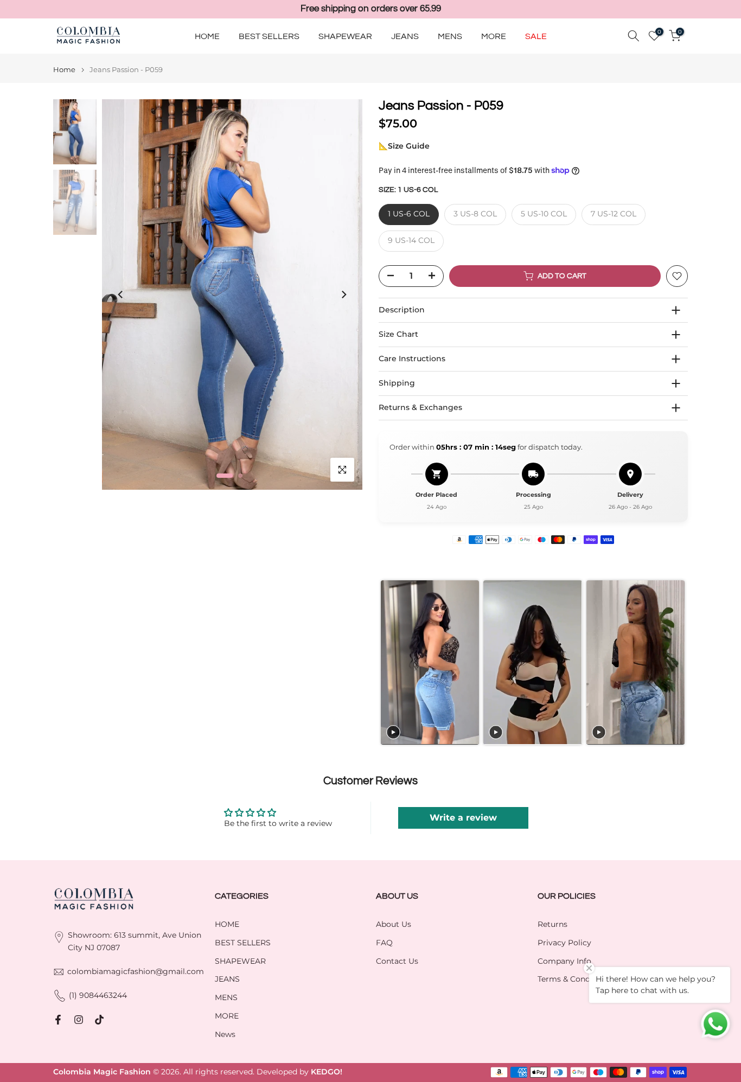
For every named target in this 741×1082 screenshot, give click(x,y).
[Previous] (121, 294)
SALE (536, 35)
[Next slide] (680, 662)
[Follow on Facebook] (58, 1019)
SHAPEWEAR (345, 35)
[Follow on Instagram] (79, 1019)
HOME (207, 35)
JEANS (405, 35)
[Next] (343, 294)
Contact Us (397, 961)
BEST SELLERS (269, 35)
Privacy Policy (564, 942)
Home (64, 69)
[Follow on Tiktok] (99, 1019)
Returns (552, 924)
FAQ (384, 942)
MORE (493, 35)
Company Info (564, 961)
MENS (450, 35)
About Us (393, 924)
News (225, 1034)
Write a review (463, 817)
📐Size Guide (404, 146)
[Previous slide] (387, 662)
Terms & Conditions (574, 979)
